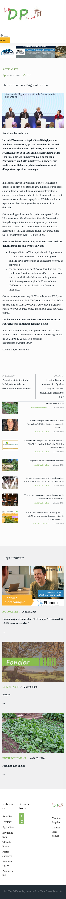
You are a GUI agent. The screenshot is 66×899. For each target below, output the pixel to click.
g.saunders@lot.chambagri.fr (17, 342)
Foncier (6, 694)
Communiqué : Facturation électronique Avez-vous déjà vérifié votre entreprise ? (32, 621)
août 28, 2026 (30, 687)
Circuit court (41, 523)
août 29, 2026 (29, 611)
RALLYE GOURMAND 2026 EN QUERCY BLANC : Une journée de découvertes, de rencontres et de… (45, 515)
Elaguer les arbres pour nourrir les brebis (46, 460)
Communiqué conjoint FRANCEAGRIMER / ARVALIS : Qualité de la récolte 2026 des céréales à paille (44, 444)
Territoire (7, 822)
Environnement (40, 407)
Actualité (10, 69)
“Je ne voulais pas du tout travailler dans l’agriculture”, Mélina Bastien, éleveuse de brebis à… (45, 424)
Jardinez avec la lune (54, 403)
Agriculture (41, 431)
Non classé (10, 687)
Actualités (7, 816)
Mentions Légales (56, 820)
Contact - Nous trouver (56, 831)
